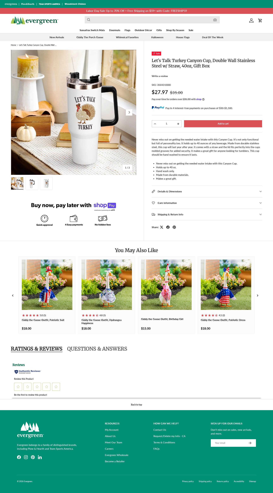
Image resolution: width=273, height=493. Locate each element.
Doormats (114, 30)
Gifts (159, 30)
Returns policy (223, 481)
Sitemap (252, 481)
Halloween (157, 37)
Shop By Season (175, 30)
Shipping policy (205, 481)
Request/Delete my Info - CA (169, 435)
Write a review (160, 75)
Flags (127, 30)
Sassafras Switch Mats (92, 30)
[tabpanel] (136, 378)
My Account (111, 429)
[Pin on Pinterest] (174, 227)
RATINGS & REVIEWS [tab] (36, 349)
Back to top (136, 404)
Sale (191, 30)
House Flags (183, 37)
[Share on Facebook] (168, 227)
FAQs (156, 448)
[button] (260, 20)
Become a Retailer (115, 461)
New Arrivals (57, 37)
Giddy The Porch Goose (89, 37)
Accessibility (239, 481)
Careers (109, 448)
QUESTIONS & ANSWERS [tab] (97, 349)
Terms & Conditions (164, 442)
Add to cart (223, 123)
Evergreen (28, 481)
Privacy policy (188, 481)
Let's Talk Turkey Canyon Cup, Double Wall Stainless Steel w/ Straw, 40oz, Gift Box (38, 45)
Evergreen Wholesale (116, 454)
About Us (110, 435)
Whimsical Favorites (127, 37)
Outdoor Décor (143, 30)
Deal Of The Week (212, 37)
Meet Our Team (113, 442)
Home (13, 45)
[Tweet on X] (161, 227)
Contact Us (159, 429)
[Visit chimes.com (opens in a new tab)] (75, 4)
